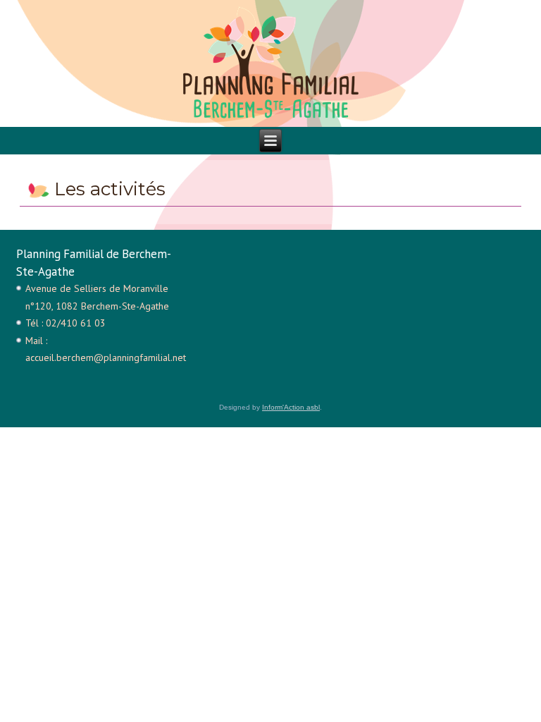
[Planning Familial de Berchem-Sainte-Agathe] (270, 63)
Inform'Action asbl (291, 407)
